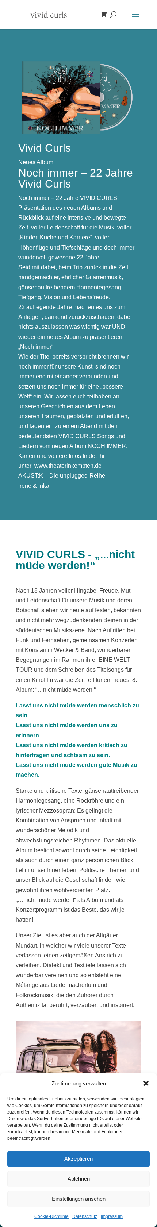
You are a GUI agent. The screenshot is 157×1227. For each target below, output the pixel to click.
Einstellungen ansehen (79, 1199)
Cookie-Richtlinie (51, 1216)
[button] (146, 1083)
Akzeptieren (78, 1158)
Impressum (112, 1216)
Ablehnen (79, 1179)
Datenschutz (84, 1216)
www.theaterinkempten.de (68, 466)
